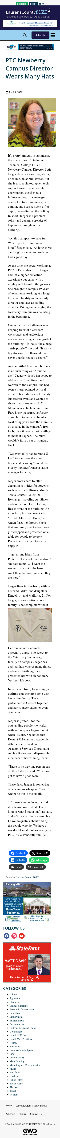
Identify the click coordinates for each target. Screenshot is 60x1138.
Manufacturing (17, 1061)
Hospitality (15, 1046)
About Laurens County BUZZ (31, 1105)
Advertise (10, 1113)
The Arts (14, 1087)
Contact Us (36, 1113)
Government (16, 1031)
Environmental (17, 1024)
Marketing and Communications (26, 1065)
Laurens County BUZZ (27, 877)
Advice (13, 994)
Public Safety (16, 1079)
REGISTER (21, 4)
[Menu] (52, 35)
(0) (42, 3)
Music (13, 1068)
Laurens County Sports (21, 1050)
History (13, 1042)
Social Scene (16, 1083)
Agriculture (15, 998)
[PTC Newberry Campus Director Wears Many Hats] (33, 123)
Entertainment (17, 1020)
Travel (13, 1090)
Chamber (14, 1002)
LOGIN (33, 4)
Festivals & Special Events (23, 1027)
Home (8, 1105)
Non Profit (15, 1072)
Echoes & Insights (19, 1005)
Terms (23, 1113)
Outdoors (14, 1076)
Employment (16, 1016)
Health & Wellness (19, 1035)
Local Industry (17, 1057)
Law (12, 1053)
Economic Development (22, 1009)
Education (15, 1013)
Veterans (14, 1094)
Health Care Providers (21, 1039)
